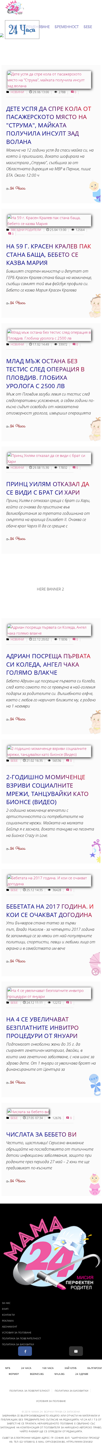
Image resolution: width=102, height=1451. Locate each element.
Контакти (8, 1314)
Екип (5, 1309)
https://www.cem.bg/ (79, 1441)
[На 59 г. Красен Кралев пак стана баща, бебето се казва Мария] (49, 223)
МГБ (7, 1368)
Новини (18, 92)
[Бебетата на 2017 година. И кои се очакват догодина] (49, 883)
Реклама (8, 1320)
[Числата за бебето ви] (28, 1111)
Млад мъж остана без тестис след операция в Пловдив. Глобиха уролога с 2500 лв (45, 373)
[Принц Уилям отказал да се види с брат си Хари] (49, 461)
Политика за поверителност (21, 1338)
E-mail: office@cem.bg (50, 1441)
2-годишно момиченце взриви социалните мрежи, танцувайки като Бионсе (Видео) (47, 789)
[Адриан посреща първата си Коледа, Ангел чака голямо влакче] (49, 633)
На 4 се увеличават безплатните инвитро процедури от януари (42, 1027)
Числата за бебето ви (41, 1134)
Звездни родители (26, 230)
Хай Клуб (71, 1368)
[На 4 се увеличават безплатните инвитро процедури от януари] (49, 996)
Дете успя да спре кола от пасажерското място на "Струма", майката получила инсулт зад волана (48, 125)
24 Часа (17, 188)
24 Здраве (81, 1374)
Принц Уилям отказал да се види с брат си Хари (47, 488)
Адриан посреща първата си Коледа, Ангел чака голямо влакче (48, 664)
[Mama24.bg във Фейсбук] (25, 1351)
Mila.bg (59, 1374)
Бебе (88, 26)
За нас (6, 1303)
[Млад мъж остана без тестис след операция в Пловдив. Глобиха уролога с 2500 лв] (49, 338)
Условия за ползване (16, 1332)
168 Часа (48, 1368)
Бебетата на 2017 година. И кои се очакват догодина (50, 910)
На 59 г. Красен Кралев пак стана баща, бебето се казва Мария (48, 254)
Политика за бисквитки (18, 1344)
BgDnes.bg (37, 1374)
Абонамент (9, 1326)
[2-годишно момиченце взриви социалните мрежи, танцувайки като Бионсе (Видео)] (49, 754)
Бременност (67, 26)
